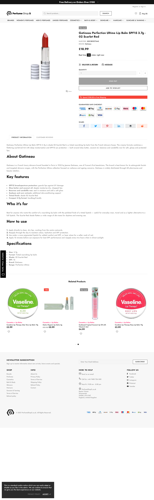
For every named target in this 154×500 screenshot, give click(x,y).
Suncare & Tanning (13, 391)
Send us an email (88, 374)
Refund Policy (35, 385)
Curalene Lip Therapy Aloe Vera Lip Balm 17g (22, 325)
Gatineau (88, 44)
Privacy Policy (35, 377)
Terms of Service (12, 393)
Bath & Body (11, 382)
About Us (34, 374)
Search (106, 13)
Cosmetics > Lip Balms (14, 322)
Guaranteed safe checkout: (90, 105)
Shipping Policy (36, 382)
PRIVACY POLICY (34, 494)
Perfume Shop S (19, 13)
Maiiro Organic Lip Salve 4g (52, 325)
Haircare (10, 388)
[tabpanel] (95, 314)
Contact (33, 388)
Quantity (83, 70)
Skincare (10, 385)
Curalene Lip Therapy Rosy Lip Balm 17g (129, 325)
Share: (81, 122)
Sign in (143, 7)
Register (135, 7)
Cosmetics (10, 379)
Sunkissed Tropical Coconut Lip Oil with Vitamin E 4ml (92, 326)
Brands (9, 374)
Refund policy (11, 396)
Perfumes (10, 377)
